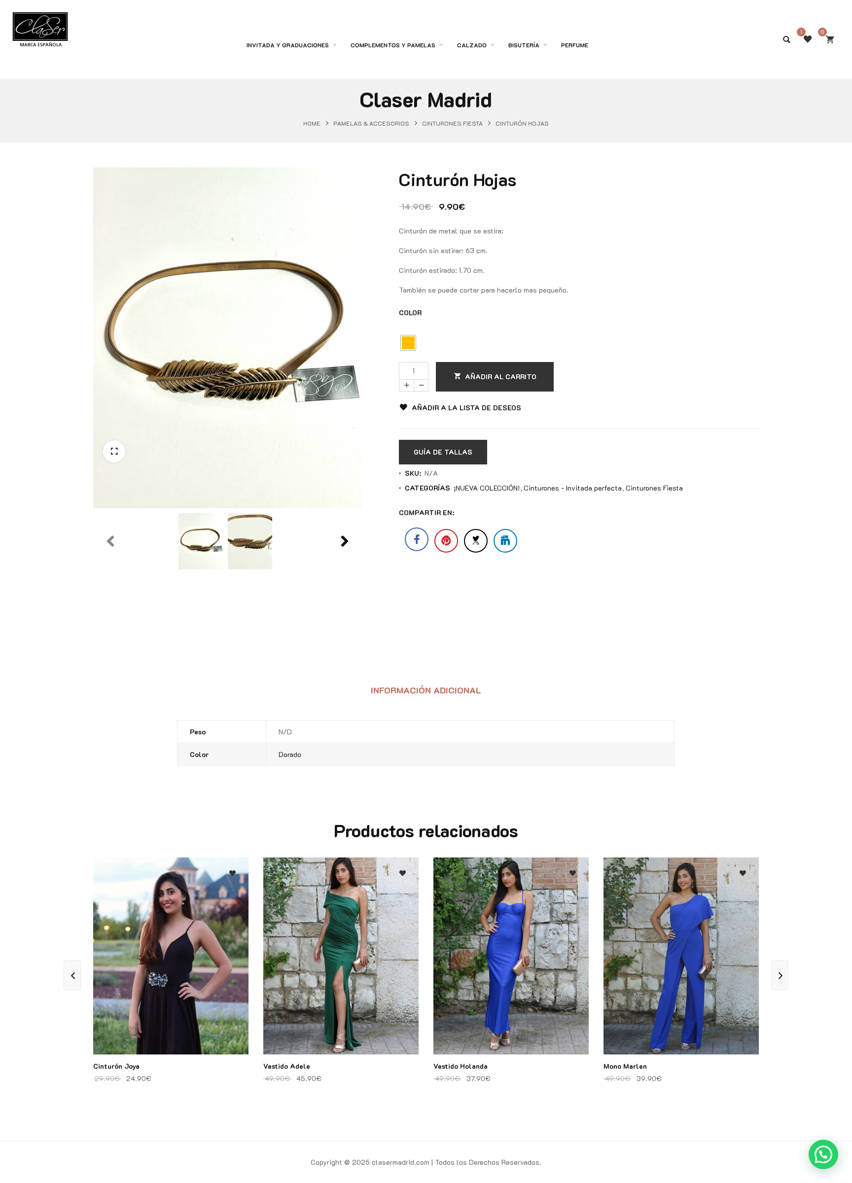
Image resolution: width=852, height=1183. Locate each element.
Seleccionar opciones (232, 940)
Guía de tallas (443, 452)
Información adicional (426, 690)
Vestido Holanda (460, 1066)
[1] (808, 39)
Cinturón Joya (116, 1066)
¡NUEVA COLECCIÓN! (487, 488)
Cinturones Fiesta (452, 123)
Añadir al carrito (500, 376)
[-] (421, 385)
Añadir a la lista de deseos (466, 407)
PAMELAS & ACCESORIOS (371, 123)
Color (410, 312)
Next (344, 563)
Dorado (290, 754)
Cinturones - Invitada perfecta (573, 488)
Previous (110, 563)
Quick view (232, 920)
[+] (406, 385)
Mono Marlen (625, 1066)
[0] (830, 39)
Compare (232, 900)
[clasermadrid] (40, 21)
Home (311, 123)
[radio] (408, 342)
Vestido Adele (286, 1066)
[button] (114, 451)
